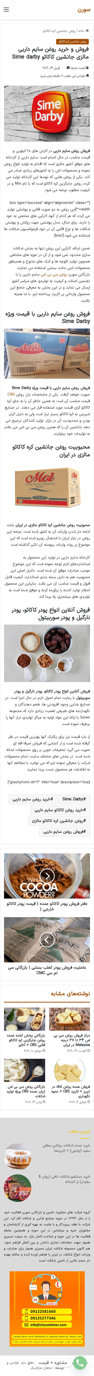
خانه (82, 31)
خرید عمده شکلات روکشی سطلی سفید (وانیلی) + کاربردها (66, 1148)
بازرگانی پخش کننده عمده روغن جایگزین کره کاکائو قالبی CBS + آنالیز (26, 1040)
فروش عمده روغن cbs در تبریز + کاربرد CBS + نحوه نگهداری (70, 1091)
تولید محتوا (78, 68)
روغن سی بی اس (54, 275)
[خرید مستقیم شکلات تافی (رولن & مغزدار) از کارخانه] (17, 1188)
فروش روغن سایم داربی (63, 832)
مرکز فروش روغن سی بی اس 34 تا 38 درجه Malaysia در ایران (72, 1040)
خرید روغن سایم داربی (31, 799)
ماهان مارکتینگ (41, 1368)
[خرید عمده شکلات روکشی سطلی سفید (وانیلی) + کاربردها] (17, 1157)
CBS (11, 395)
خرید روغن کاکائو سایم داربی (59, 810)
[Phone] (80, 1363)
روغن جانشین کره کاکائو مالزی (57, 821)
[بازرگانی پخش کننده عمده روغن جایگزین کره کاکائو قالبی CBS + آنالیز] (24, 1019)
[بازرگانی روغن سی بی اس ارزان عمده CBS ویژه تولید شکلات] (24, 1070)
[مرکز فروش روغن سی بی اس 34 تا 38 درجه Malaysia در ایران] (69, 1019)
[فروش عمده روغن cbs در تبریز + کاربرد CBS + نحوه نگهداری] (69, 1070)
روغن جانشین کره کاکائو (59, 31)
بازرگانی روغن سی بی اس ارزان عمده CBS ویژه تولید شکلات (26, 1091)
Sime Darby (72, 799)
